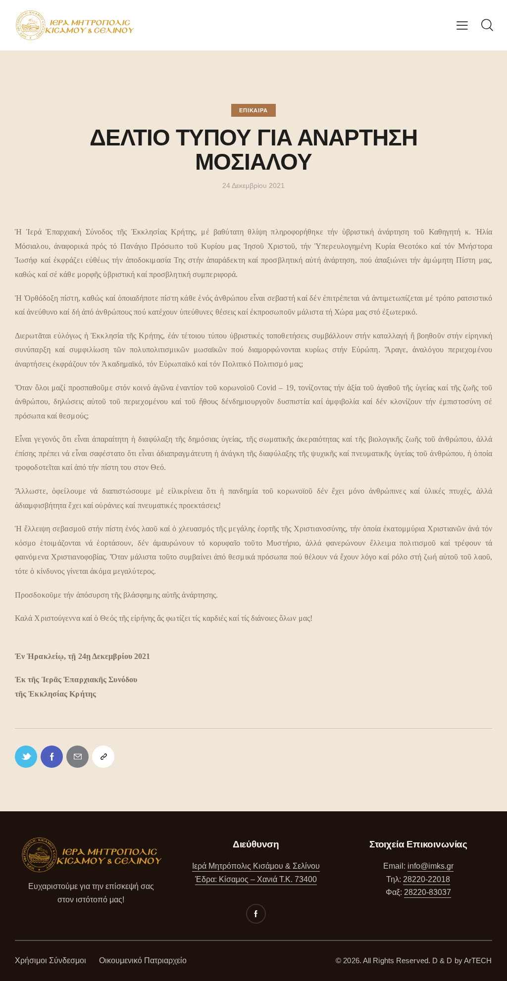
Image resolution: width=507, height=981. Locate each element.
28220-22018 (426, 879)
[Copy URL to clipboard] (103, 757)
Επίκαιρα (253, 110)
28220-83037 (427, 892)
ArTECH (478, 960)
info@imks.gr (430, 866)
